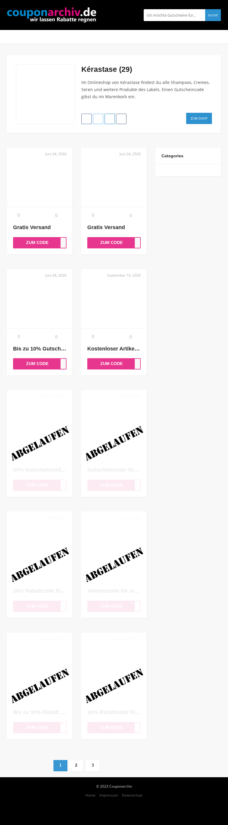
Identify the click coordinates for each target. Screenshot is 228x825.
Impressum (108, 795)
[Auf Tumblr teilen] (121, 119)
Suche (213, 15)
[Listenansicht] (210, 66)
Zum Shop (199, 118)
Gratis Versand (32, 227)
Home (91, 795)
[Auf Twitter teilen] (98, 119)
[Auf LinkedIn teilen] (109, 119)
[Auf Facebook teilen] (86, 119)
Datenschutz (132, 795)
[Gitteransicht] (204, 66)
